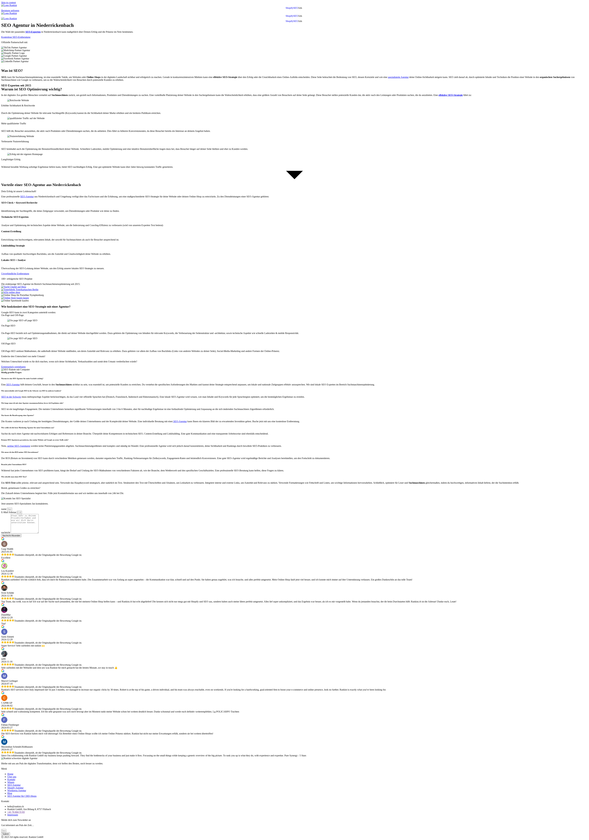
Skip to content (8, 2)
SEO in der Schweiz (11, 397)
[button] (301, 8)
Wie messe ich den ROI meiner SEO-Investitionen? (19, 452)
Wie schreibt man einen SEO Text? (14, 477)
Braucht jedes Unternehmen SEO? (14, 464)
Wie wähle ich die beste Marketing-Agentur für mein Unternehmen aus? (27, 428)
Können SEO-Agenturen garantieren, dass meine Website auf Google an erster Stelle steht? (35, 440)
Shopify (289, 8)
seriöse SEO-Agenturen (18, 446)
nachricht (6, 532)
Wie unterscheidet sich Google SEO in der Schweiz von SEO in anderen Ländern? (31, 391)
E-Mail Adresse (9, 512)
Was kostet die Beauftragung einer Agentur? (17, 415)
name (4, 509)
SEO (295, 8)
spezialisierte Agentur (398, 77)
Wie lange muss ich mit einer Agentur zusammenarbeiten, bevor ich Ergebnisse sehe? (32, 403)
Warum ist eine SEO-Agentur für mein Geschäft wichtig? (22, 378)
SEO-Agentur (27, 196)
